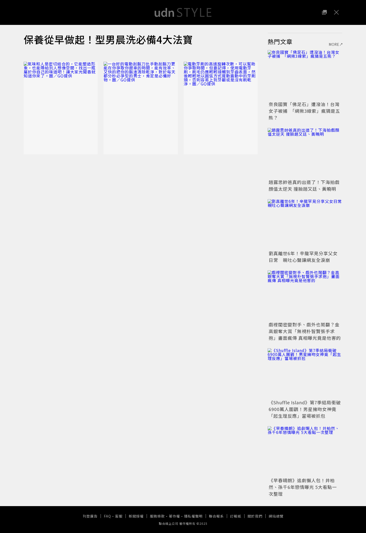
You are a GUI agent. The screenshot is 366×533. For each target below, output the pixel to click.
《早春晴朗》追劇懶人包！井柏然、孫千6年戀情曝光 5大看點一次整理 (303, 487)
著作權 (174, 516)
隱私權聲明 (193, 516)
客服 (118, 516)
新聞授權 (136, 516)
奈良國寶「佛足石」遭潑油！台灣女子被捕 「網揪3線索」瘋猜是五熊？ (304, 111)
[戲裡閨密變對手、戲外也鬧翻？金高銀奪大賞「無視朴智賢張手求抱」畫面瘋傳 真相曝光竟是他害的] (305, 295)
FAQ (107, 516)
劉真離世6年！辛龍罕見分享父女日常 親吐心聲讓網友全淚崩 (303, 256)
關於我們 (254, 516)
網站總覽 (276, 516)
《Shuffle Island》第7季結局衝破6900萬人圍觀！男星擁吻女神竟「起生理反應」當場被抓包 (305, 409)
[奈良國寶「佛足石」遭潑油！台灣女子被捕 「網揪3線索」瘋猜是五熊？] (305, 75)
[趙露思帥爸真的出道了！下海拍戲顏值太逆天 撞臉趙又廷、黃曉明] (305, 153)
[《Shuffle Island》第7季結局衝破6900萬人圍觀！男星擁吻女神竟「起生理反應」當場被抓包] (305, 373)
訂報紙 (235, 516)
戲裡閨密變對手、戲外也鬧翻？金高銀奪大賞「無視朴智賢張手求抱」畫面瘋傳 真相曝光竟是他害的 (305, 331)
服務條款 (157, 516)
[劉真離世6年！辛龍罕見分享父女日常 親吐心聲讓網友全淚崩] (305, 224)
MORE (334, 44)
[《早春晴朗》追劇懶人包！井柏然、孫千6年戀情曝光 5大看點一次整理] (305, 451)
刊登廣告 (90, 516)
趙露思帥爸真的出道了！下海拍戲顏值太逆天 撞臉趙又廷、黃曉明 (304, 185)
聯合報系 (216, 516)
